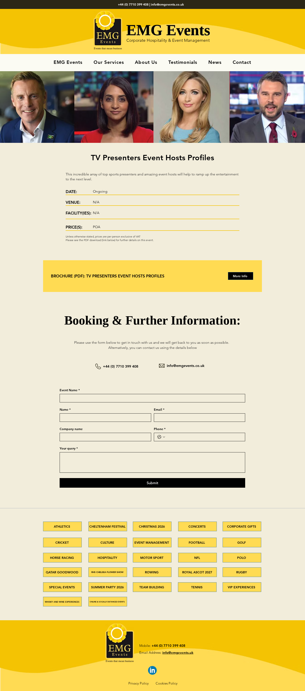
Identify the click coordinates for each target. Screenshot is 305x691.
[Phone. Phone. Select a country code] (161, 437)
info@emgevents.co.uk (167, 4)
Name (65, 410)
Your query (69, 448)
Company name (71, 429)
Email (159, 410)
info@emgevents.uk (177, 652)
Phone (159, 429)
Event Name (70, 390)
